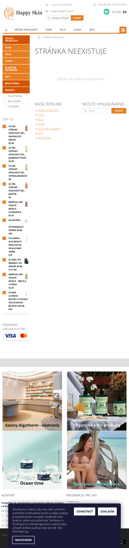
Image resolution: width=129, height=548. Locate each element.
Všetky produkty (26, 29)
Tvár (49, 29)
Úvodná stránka (7, 30)
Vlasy (77, 29)
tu (27, 531)
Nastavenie (23, 540)
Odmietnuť (84, 511)
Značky (10, 90)
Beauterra (12, 83)
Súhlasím (107, 511)
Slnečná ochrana (11, 69)
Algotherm (15, 96)
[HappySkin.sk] (23, 13)
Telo (63, 29)
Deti (92, 29)
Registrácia (120, 4)
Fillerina (13, 106)
